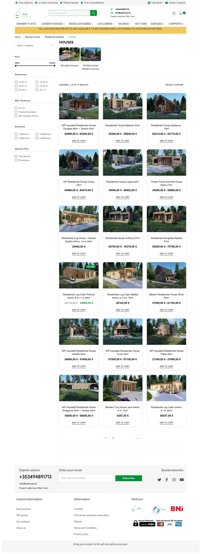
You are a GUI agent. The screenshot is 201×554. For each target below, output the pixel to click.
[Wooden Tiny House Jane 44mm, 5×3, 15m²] (122, 388)
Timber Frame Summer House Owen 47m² (166, 183)
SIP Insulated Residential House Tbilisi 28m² (166, 352)
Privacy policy (81, 534)
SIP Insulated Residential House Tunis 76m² (123, 352)
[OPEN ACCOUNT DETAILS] (174, 13)
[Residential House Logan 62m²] (122, 162)
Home (17, 36)
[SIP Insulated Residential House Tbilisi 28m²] (166, 332)
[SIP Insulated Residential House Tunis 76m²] (122, 332)
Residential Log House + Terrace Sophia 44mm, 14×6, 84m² (79, 239)
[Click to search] (93, 13)
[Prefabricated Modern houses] (90, 55)
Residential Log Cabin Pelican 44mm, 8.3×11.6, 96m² (79, 296)
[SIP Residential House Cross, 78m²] (79, 162)
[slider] (15, 65)
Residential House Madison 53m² (122, 125)
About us (21, 527)
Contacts (78, 509)
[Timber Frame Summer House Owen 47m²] (166, 162)
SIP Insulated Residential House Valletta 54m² (79, 352)
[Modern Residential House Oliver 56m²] (166, 275)
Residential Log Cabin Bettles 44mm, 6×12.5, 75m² (122, 296)
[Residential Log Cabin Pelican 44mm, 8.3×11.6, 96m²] (79, 275)
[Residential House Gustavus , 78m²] (166, 106)
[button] (79, 254)
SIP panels (22, 515)
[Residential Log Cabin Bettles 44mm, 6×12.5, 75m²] (122, 275)
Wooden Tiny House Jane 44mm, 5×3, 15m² (122, 409)
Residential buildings (54, 36)
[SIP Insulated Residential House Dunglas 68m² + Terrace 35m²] (79, 106)
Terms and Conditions (85, 527)
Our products (23, 521)
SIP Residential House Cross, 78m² (78, 183)
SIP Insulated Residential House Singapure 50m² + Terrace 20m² (79, 409)
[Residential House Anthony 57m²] (122, 219)
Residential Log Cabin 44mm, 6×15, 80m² (166, 409)
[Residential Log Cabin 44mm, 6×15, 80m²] (166, 388)
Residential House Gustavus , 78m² (166, 127)
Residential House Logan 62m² (122, 181)
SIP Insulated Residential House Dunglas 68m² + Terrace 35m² (79, 127)
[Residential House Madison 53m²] (122, 106)
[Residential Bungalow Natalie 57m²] (166, 219)
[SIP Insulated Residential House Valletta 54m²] (79, 332)
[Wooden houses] (69, 55)
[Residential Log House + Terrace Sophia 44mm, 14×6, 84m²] (79, 219)
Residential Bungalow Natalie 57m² (166, 239)
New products (23, 509)
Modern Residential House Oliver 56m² (166, 296)
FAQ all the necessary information (91, 515)
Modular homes (32, 36)
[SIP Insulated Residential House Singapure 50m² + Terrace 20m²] (79, 388)
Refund (78, 521)
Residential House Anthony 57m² (122, 238)
